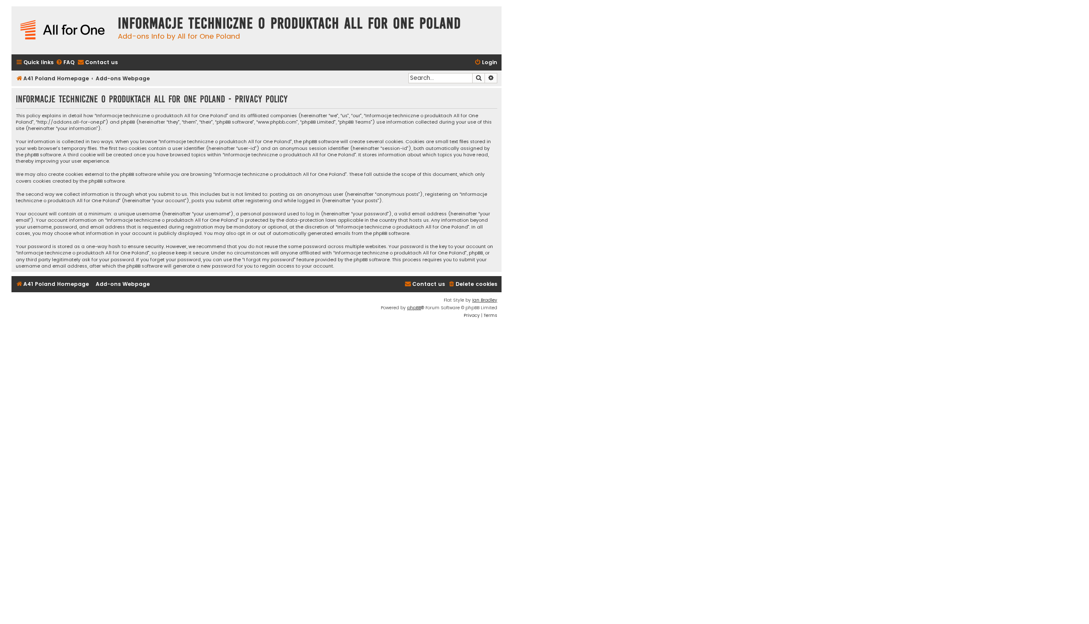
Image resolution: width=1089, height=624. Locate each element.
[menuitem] (65, 62)
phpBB (414, 308)
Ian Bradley (484, 300)
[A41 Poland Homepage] (62, 30)
